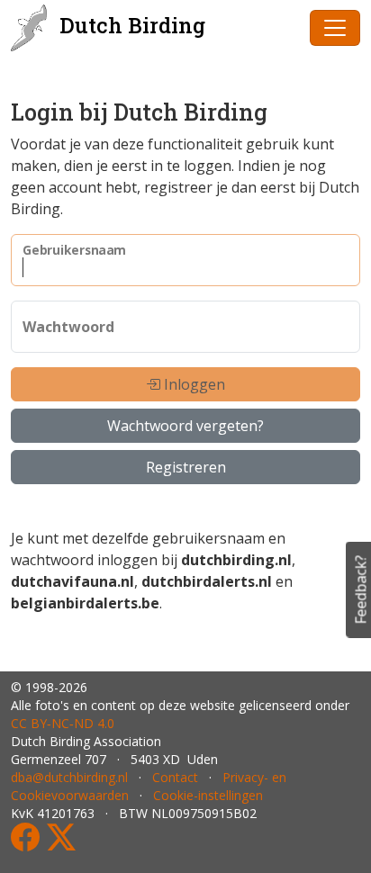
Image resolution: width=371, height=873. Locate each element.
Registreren (186, 467)
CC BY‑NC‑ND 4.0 (62, 723)
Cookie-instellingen (208, 795)
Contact (175, 777)
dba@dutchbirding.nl (69, 777)
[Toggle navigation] (335, 28)
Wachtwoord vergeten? (185, 426)
